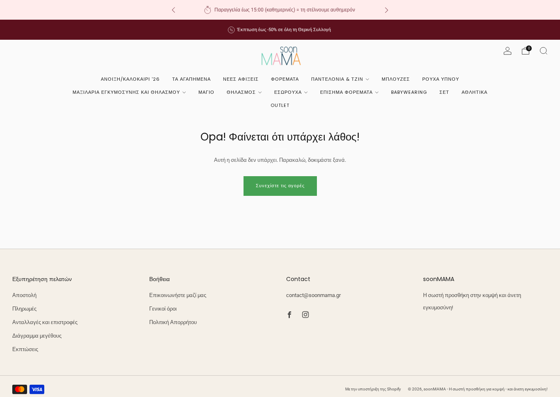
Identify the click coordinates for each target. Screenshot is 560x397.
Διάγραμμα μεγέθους (36, 336)
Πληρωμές (24, 309)
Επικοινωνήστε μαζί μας (177, 295)
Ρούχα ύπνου (440, 79)
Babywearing (409, 92)
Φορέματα (285, 79)
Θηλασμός (241, 92)
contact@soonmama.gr (313, 295)
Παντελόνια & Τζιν (337, 79)
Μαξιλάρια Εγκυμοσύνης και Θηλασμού (126, 92)
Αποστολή (24, 295)
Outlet (280, 105)
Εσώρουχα (288, 92)
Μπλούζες (396, 79)
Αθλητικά (474, 92)
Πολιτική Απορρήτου (173, 322)
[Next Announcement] (386, 10)
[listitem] (280, 10)
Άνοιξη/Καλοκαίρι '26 (130, 79)
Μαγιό (206, 92)
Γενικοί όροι (163, 309)
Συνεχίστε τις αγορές (280, 185)
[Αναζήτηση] (544, 51)
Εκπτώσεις (25, 349)
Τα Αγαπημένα (191, 79)
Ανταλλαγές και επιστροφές (44, 322)
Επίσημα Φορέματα (346, 92)
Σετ (444, 92)
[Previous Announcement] (173, 10)
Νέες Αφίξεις (241, 79)
